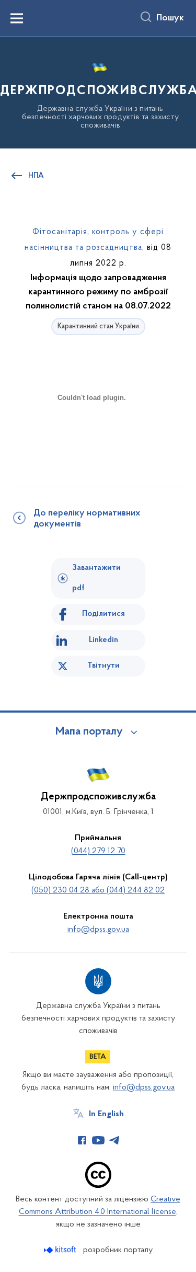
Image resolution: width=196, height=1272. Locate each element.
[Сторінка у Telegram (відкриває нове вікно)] (114, 1140)
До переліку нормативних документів (86, 519)
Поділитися (103, 614)
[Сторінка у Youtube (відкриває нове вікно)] (98, 1140)
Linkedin (103, 640)
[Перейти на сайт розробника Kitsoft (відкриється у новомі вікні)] (61, 1250)
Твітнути (103, 665)
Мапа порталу (89, 732)
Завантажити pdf (96, 578)
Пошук (170, 18)
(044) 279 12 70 (98, 851)
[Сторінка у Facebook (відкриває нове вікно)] (82, 1140)
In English (106, 1114)
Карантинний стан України (98, 326)
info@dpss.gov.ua (98, 929)
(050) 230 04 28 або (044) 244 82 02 (98, 890)
